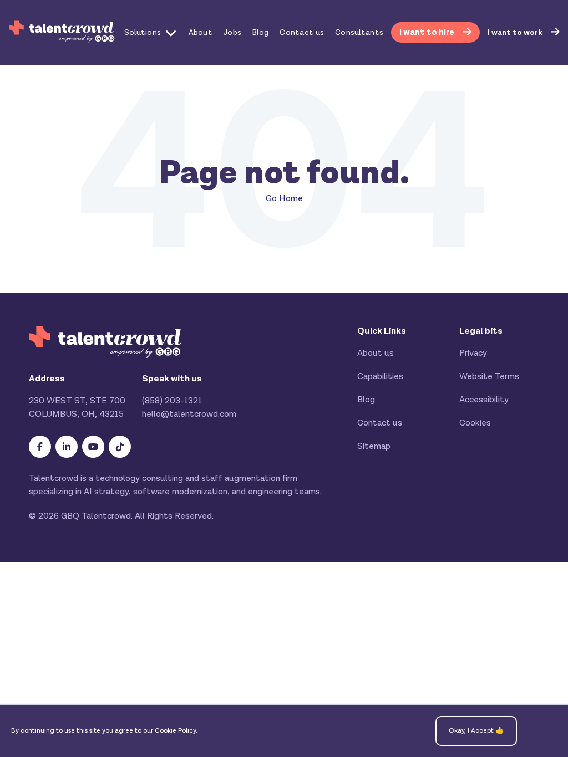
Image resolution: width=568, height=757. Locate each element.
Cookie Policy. (176, 731)
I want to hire (427, 32)
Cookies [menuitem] (475, 423)
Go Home (284, 198)
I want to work (516, 33)
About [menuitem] (200, 33)
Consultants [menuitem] (359, 33)
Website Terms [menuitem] (489, 376)
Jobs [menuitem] (232, 33)
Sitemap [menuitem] (373, 446)
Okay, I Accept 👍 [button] (476, 731)
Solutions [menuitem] (142, 33)
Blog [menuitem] (260, 33)
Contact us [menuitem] (302, 33)
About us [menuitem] (375, 353)
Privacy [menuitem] (473, 353)
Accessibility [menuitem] (484, 400)
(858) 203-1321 (172, 401)
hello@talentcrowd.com (189, 414)
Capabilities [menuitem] (380, 376)
